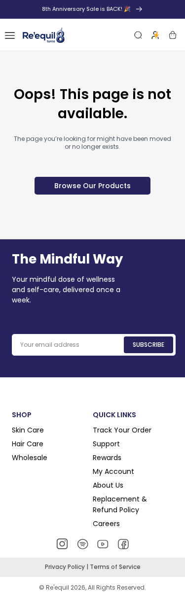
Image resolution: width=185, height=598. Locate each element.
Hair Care (27, 444)
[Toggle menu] (10, 35)
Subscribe (148, 344)
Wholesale (29, 458)
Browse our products (92, 186)
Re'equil (56, 587)
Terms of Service (115, 567)
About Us (108, 485)
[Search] (138, 35)
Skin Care (28, 430)
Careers (106, 524)
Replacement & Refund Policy (120, 504)
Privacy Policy (65, 567)
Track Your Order (122, 430)
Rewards (107, 458)
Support (106, 444)
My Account (113, 471)
